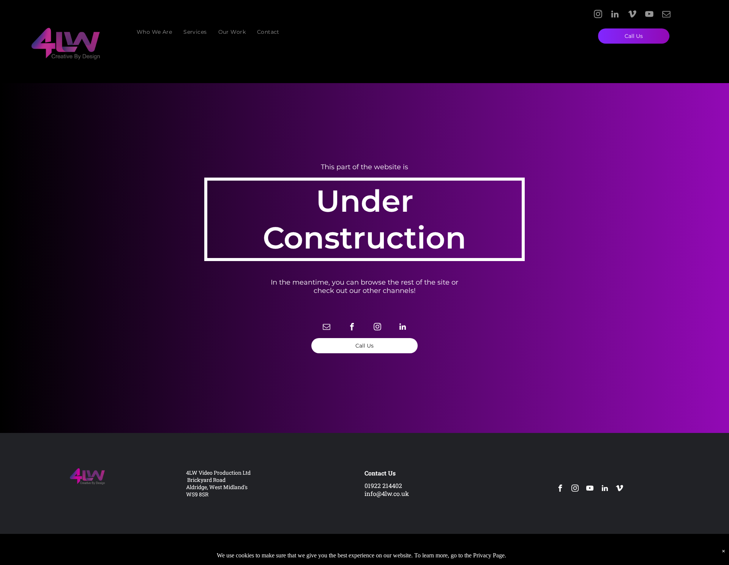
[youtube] (649, 15)
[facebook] (352, 327)
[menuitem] (154, 31)
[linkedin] (615, 15)
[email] (666, 15)
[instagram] (598, 15)
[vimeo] (632, 15)
